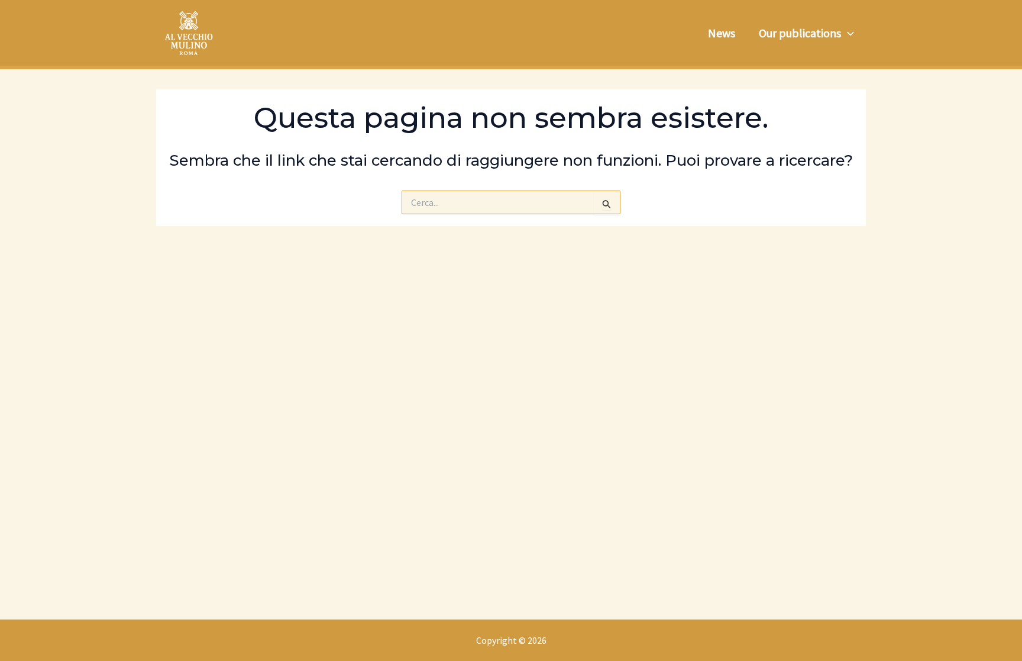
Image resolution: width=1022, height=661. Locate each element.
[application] (847, 33)
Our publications (800, 32)
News (721, 32)
